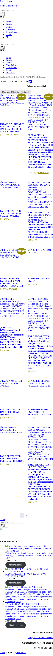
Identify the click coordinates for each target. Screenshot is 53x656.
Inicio (8, 22)
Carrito (9, 34)
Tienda (9, 24)
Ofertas (9, 27)
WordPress (21, 652)
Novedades (11, 29)
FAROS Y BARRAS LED (29, 77)
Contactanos (11, 32)
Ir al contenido (6, 1)
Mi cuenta (10, 37)
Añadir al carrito (16, 565)
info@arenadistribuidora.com (40, 637)
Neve (2, 652)
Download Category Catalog (15, 92)
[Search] (2, 14)
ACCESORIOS (11, 77)
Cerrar (2, 519)
